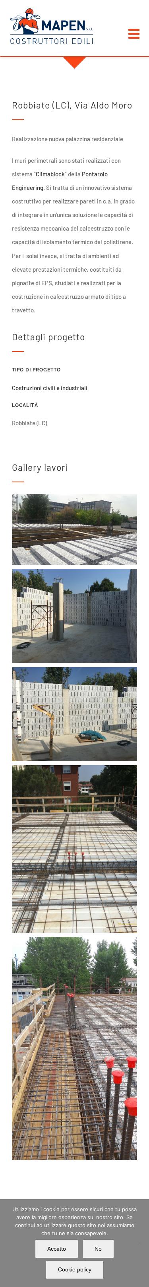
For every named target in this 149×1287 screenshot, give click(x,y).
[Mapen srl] (52, 10)
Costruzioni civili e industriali (49, 387)
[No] (139, 1243)
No (98, 1249)
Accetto (56, 1249)
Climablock (50, 174)
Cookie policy (74, 1269)
